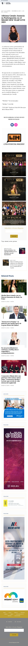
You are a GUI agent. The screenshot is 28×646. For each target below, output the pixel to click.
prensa (15, 241)
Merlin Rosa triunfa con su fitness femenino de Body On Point (11, 297)
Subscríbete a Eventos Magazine (14, 228)
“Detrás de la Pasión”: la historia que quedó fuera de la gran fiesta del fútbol (11, 323)
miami (6, 241)
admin (8, 11)
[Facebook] (12, 124)
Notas (5, 12)
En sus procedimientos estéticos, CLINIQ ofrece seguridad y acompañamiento (10, 350)
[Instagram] (16, 124)
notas (10, 241)
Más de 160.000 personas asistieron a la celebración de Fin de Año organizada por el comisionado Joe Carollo (16, 264)
